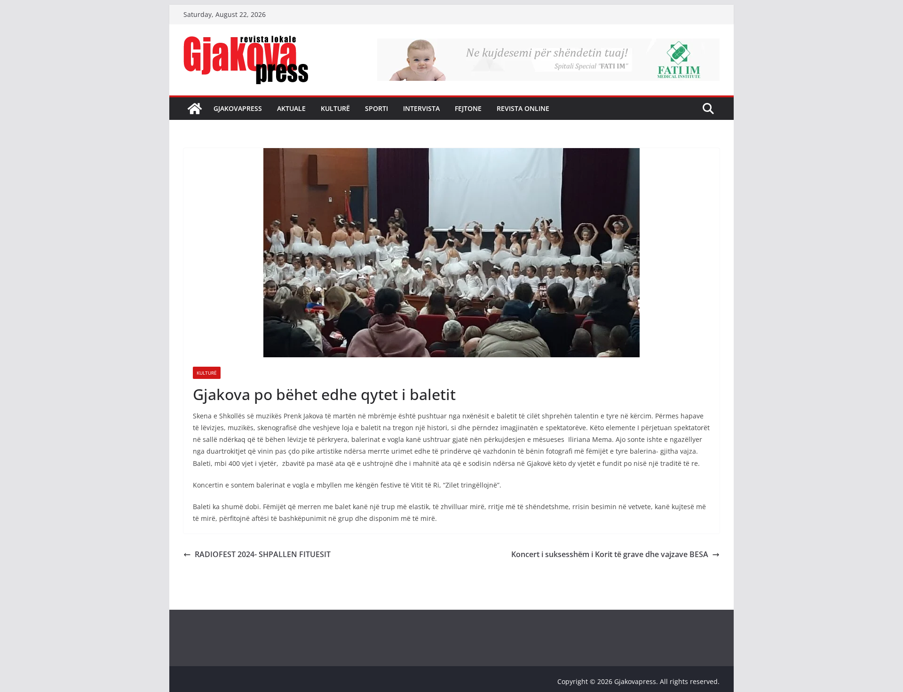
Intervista (421, 108)
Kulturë (335, 108)
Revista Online (523, 108)
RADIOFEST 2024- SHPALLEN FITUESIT (263, 554)
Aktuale (291, 108)
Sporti (376, 108)
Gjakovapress (238, 108)
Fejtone (468, 108)
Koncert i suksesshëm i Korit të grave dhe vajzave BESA (609, 554)
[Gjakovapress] (194, 108)
